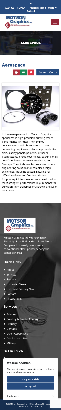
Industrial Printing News (21, 289)
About (10, 269)
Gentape (12, 328)
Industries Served (17, 284)
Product (11, 279)
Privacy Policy (14, 299)
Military (11, 343)
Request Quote (48, 72)
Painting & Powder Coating (22, 319)
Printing (11, 314)
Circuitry (12, 324)
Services (11, 274)
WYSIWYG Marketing (34, 406)
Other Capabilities (17, 333)
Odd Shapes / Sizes (18, 338)
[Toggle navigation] (55, 22)
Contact (11, 294)
